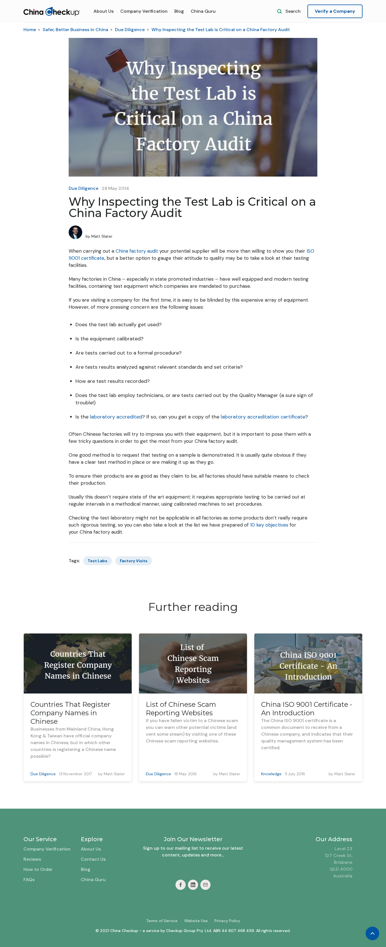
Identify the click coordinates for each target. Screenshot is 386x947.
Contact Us (93, 859)
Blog (179, 11)
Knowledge (271, 773)
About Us (104, 11)
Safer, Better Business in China (75, 30)
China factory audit (137, 251)
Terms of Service (161, 920)
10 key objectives (269, 525)
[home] (51, 11)
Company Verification (144, 11)
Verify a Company (335, 11)
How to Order (38, 869)
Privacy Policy (227, 920)
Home (29, 30)
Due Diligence (130, 30)
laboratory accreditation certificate (263, 416)
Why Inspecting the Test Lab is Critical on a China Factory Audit (220, 30)
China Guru (203, 11)
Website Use (196, 920)
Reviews (32, 859)
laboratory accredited (116, 416)
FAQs (28, 879)
